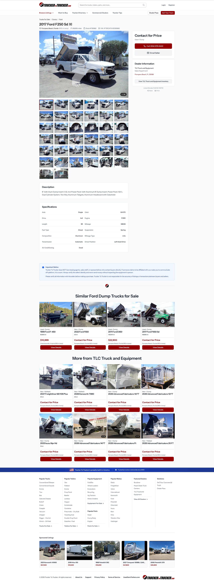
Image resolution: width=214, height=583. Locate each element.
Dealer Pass (153, 13)
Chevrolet (114, 505)
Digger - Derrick (45, 518)
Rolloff (41, 502)
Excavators (91, 489)
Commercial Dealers (100, 13)
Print (158, 90)
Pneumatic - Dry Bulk (71, 512)
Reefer (66, 495)
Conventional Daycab (46, 486)
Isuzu (112, 508)
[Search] (144, 5)
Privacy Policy (99, 577)
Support (88, 577)
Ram (112, 512)
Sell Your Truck (167, 13)
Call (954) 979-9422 (155, 46)
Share (151, 90)
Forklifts (90, 482)
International (115, 492)
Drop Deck (68, 492)
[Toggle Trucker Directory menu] (87, 13)
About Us (78, 577)
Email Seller (155, 53)
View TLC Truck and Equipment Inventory (153, 81)
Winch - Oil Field (45, 521)
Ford (60, 19)
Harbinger (114, 521)
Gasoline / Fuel (69, 521)
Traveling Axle (69, 515)
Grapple (42, 508)
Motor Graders (92, 499)
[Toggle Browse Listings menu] (53, 13)
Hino (112, 515)
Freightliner (115, 486)
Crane (41, 505)
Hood (89, 515)
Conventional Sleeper (46, 482)
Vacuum (42, 512)
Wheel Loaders (92, 486)
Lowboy (67, 499)
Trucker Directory (79, 13)
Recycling (90, 492)
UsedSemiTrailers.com (131, 577)
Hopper (67, 502)
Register (172, 5)
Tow (40, 492)
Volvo (113, 489)
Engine (89, 521)
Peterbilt (114, 502)
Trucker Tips (117, 13)
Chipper (42, 515)
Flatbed (67, 486)
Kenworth (114, 495)
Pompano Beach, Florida (49, 28)
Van (65, 482)
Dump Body (91, 518)
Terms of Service (114, 577)
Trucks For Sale (44, 19)
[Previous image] (42, 64)
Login (164, 5)
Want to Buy (63, 13)
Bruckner (137, 482)
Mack (112, 482)
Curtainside (68, 505)
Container (67, 508)
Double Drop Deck (70, 518)
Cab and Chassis (45, 499)
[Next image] (124, 64)
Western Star (115, 518)
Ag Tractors (91, 495)
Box (40, 495)
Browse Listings (45, 13)
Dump (54, 19)
